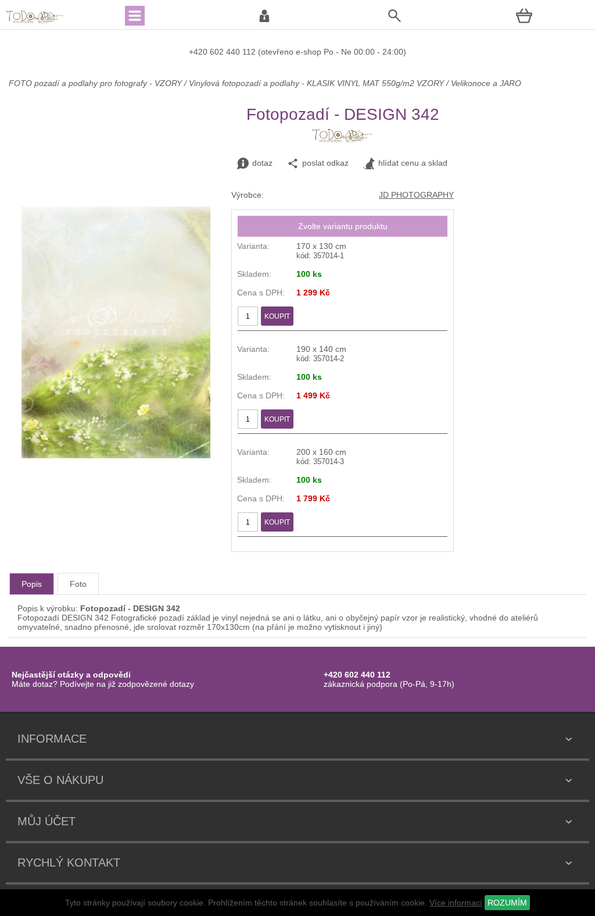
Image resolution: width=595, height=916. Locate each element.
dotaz (262, 162)
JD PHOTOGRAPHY (416, 194)
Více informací (455, 902)
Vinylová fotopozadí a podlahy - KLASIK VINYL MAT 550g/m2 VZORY (316, 83)
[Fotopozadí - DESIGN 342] (115, 455)
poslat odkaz (325, 162)
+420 (199, 51)
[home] (35, 22)
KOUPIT (277, 316)
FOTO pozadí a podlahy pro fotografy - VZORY (96, 83)
